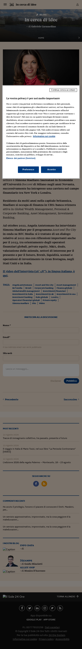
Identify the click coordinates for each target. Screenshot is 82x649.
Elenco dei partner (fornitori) (20, 158)
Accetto (51, 169)
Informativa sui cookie (44, 136)
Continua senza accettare (63, 90)
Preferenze (28, 169)
